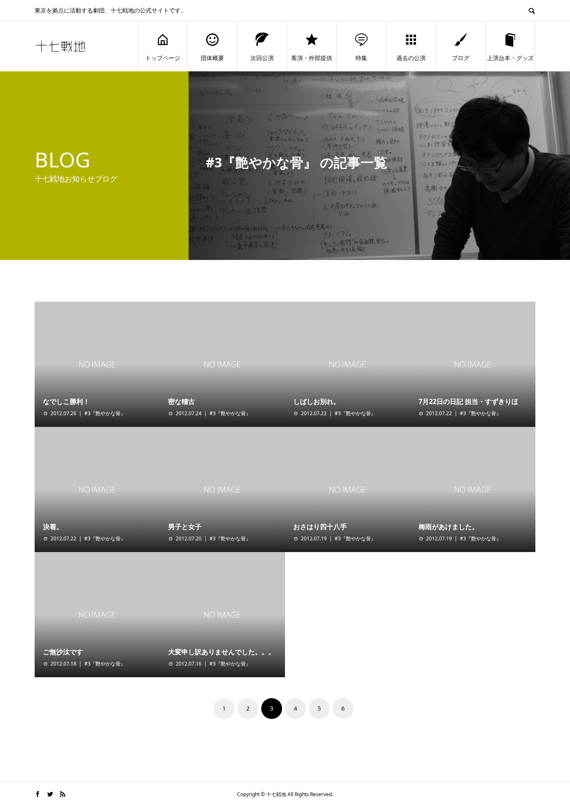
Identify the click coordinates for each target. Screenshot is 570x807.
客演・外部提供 (311, 58)
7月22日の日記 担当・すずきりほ (468, 401)
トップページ (162, 58)
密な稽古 (181, 401)
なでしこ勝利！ (66, 401)
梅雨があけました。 (449, 526)
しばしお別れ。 (316, 401)
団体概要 (212, 58)
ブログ (460, 58)
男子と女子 (185, 526)
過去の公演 (411, 58)
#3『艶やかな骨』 (105, 413)
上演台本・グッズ (510, 58)
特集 (361, 58)
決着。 (53, 526)
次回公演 (262, 58)
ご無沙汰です (63, 651)
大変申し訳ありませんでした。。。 (221, 651)
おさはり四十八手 (320, 526)
